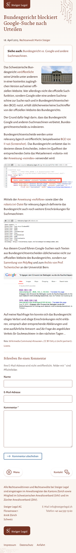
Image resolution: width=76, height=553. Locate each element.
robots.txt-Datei (14, 204)
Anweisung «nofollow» (31, 199)
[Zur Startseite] (17, 4)
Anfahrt (41, 545)
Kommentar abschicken (25, 456)
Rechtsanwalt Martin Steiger (34, 40)
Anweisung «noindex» (21, 158)
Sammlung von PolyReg (18, 262)
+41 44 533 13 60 (63, 511)
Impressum (10, 545)
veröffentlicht (25, 72)
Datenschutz (26, 545)
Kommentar (11, 407)
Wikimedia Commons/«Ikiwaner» (26, 341)
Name (7, 376)
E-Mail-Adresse (12, 392)
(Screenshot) (18, 144)
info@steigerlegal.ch (61, 506)
